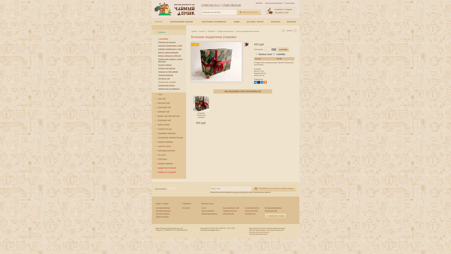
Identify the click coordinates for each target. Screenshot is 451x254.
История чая (250, 213)
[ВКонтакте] (255, 82)
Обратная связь (162, 216)
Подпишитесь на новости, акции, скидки (276, 188)
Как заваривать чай (231, 208)
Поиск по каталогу (250, 12)
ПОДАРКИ (211, 31)
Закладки (259, 3)
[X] (258, 82)
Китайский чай (271, 211)
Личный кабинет (163, 213)
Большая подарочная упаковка (201, 115)
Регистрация (289, 3)
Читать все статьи (276, 216)
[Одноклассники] (265, 82)
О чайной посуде (252, 208)
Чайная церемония (209, 213)
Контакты (186, 208)
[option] (201, 110)
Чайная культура (230, 211)
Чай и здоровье (207, 211)
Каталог (202, 31)
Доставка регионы (163, 211)
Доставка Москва (163, 208)
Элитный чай (228, 213)
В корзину (283, 49)
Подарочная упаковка (225, 31)
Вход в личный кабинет (273, 3)
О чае (203, 208)
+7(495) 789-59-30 (231, 5)
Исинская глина (251, 211)
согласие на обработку (240, 192)
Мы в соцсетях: (160, 189)
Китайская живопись (273, 208)
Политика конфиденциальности (258, 234)
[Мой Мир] (262, 82)
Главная (194, 31)
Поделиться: (258, 79)
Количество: (258, 49)
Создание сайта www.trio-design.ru (259, 232)
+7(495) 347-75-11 (210, 5)
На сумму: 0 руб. (282, 12)
